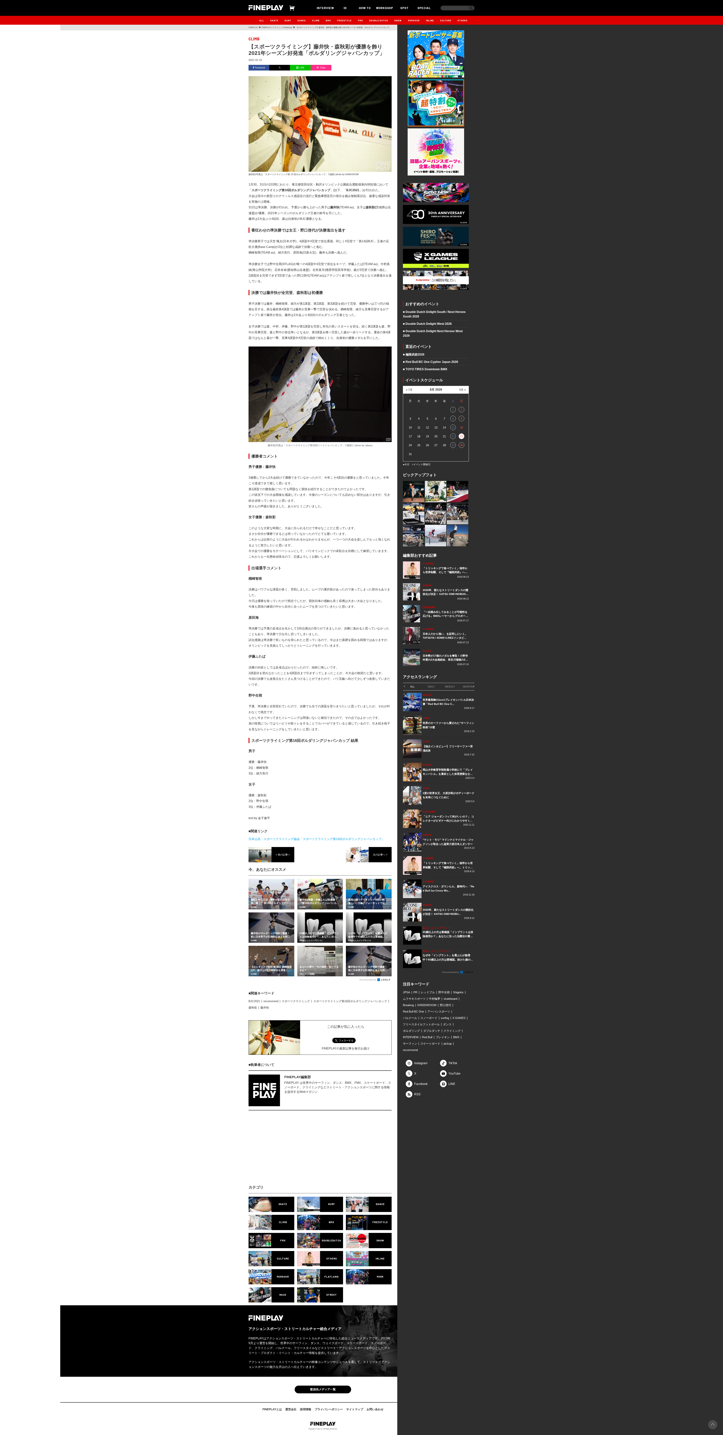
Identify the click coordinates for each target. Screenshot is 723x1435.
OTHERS (463, 20)
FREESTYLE (344, 20)
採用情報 (305, 1409)
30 (461, 445)
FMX (360, 20)
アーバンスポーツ (438, 1011)
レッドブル (428, 992)
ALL (261, 20)
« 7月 (409, 389)
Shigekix (458, 992)
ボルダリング (411, 1030)
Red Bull (427, 1037)
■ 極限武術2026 (413, 354)
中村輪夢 (434, 998)
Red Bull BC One (413, 1011)
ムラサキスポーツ (414, 998)
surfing (445, 1018)
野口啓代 (445, 1005)
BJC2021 (254, 1001)
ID (345, 8)
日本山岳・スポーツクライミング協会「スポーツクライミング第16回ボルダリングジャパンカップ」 (316, 839)
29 (453, 445)
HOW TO (365, 8)
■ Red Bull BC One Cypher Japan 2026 (430, 361)
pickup (448, 1043)
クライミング (452, 1030)
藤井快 (264, 1007)
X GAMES (458, 1018)
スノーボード (428, 1018)
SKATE (274, 20)
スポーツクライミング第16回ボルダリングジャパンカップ (350, 1001)
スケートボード (430, 1043)
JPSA (406, 992)
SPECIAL (424, 8)
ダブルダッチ (431, 1030)
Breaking (408, 1005)
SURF (287, 20)
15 (453, 427)
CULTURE (445, 20)
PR (415, 992)
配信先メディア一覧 (323, 1389)
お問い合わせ (375, 1409)
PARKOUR (414, 20)
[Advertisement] (287, 1150)
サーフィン (410, 1043)
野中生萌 (444, 992)
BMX (328, 20)
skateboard (450, 998)
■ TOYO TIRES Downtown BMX (425, 369)
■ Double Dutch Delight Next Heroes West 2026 (433, 333)
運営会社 (291, 1409)
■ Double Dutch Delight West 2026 (427, 323)
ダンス (447, 1024)
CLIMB (316, 20)
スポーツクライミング (296, 1001)
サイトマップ (354, 1409)
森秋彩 (253, 1007)
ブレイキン (443, 1037)
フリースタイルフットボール (421, 1024)
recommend (270, 1001)
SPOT (404, 8)
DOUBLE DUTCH (378, 20)
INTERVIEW (325, 8)
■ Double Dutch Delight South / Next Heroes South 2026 (434, 314)
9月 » (462, 389)
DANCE (301, 20)
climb (254, 39)
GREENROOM (426, 1005)
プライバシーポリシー (329, 1409)
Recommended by (368, 980)
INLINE (430, 20)
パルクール (410, 1018)
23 (461, 436)
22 (453, 436)
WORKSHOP (384, 8)
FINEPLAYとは (272, 1409)
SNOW (398, 20)
